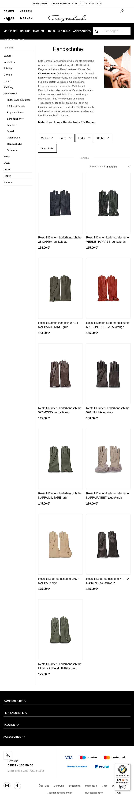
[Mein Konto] (122, 11)
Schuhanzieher (15, 118)
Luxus (6, 81)
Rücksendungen (94, 792)
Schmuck (12, 150)
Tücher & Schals (16, 106)
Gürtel (10, 131)
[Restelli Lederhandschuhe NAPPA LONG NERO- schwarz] (108, 544)
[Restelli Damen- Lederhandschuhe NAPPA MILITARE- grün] (60, 459)
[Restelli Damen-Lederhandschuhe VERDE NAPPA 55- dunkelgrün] (108, 203)
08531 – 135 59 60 (52, 3)
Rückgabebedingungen (59, 792)
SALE (6, 162)
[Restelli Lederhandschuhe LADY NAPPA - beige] (60, 544)
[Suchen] (97, 31)
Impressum (91, 785)
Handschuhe (14, 143)
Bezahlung (74, 785)
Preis (62, 138)
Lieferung (59, 785)
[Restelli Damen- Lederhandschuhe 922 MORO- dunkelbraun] (60, 374)
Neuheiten (9, 62)
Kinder (7, 175)
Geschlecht (47, 148)
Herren (7, 169)
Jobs (104, 785)
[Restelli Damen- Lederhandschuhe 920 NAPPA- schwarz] (108, 374)
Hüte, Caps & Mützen (19, 99)
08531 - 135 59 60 (20, 765)
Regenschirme (15, 112)
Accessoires (10, 93)
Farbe (81, 138)
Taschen (11, 125)
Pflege (6, 156)
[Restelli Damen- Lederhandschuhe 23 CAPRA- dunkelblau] (60, 203)
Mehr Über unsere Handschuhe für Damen (66, 122)
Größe (100, 138)
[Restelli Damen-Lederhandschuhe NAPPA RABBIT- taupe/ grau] (108, 459)
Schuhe (7, 68)
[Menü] (128, 765)
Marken (7, 74)
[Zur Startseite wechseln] (67, 18)
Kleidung (8, 87)
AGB (118, 792)
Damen (7, 55)
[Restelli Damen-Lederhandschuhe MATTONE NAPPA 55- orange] (108, 288)
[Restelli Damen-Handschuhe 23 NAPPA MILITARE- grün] (60, 288)
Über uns (44, 785)
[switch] (122, 787)
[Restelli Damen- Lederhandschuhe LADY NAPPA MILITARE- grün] (60, 629)
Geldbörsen (13, 137)
